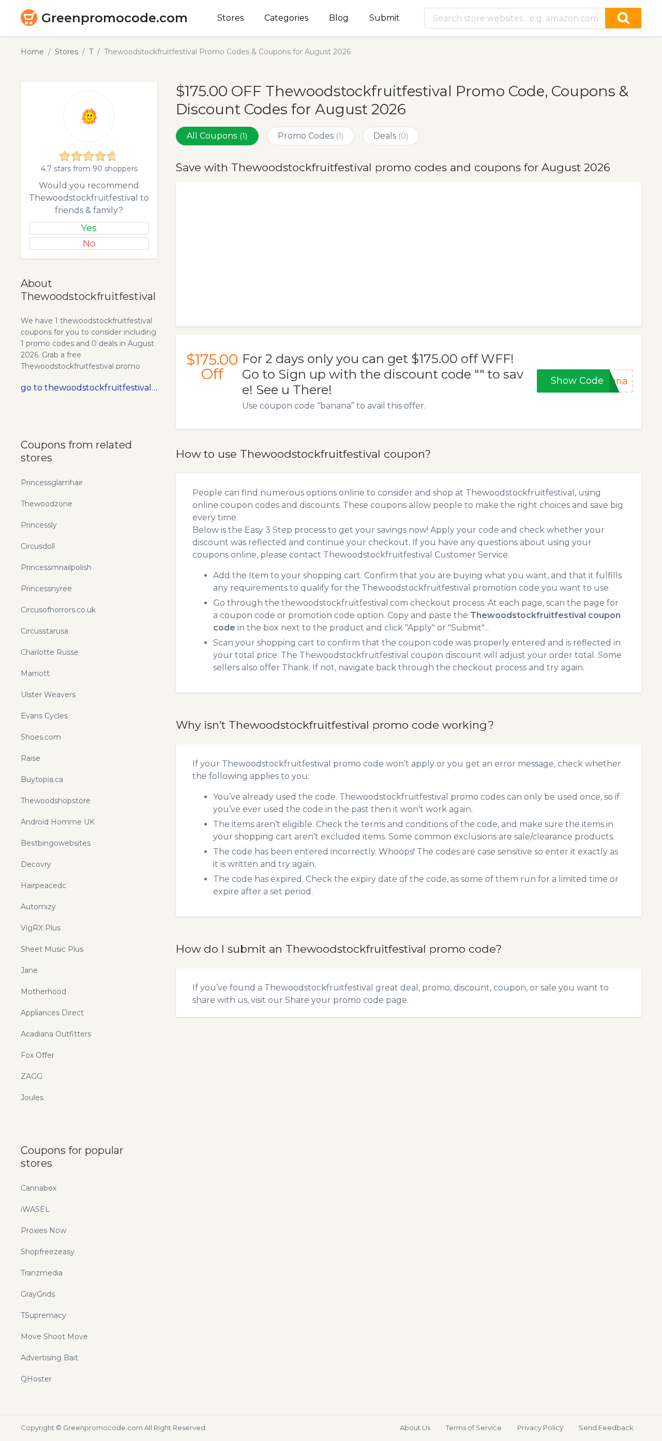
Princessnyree (46, 588)
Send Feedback (606, 1427)
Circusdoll (38, 546)
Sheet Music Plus (52, 949)
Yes (89, 228)
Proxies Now (43, 1230)
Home (32, 51)
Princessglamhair (52, 482)
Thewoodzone (46, 503)
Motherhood (43, 991)
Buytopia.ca (42, 779)
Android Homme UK (58, 822)
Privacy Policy (540, 1427)
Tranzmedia (42, 1273)
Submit (384, 18)
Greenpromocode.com (114, 17)
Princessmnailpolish (56, 567)
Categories (286, 18)
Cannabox (38, 1188)
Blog (339, 18)
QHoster (36, 1379)
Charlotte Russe (50, 652)
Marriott (35, 673)
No (89, 243)
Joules (32, 1097)
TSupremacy (43, 1315)
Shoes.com (41, 737)
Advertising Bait (49, 1357)
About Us (415, 1427)
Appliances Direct (52, 1012)
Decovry (36, 864)
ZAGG (31, 1076)
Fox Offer (37, 1055)
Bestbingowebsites (56, 843)
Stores (230, 18)
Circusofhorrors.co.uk (58, 609)
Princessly (39, 525)
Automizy (38, 906)
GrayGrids (38, 1294)
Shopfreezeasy (47, 1251)
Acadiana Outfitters (56, 1034)
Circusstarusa (44, 631)
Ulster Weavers (48, 694)
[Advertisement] (408, 254)
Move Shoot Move (54, 1336)
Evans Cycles (44, 715)
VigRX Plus (41, 928)
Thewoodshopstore (56, 800)
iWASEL (35, 1209)
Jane (29, 970)
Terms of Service (474, 1427)
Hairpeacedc (43, 885)
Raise (30, 758)
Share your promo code (334, 1000)
